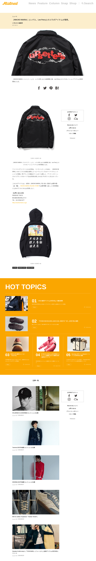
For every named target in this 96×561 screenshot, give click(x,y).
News (32, 3)
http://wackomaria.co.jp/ (19, 202)
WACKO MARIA (30, 267)
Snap (64, 3)
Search (88, 3)
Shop (72, 3)
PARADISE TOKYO (22, 267)
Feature (43, 3)
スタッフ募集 (72, 133)
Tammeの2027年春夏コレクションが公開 (23, 447)
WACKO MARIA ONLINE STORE (29, 186)
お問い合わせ (72, 128)
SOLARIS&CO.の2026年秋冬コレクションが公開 (25, 413)
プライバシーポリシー (72, 130)
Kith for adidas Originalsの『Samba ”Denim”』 (25, 516)
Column (54, 3)
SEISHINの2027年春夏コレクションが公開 (23, 482)
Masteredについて (72, 125)
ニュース (14, 16)
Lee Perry (15, 267)
